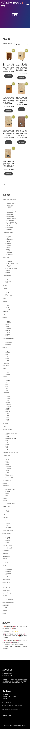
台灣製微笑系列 (9, 205)
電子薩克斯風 (9, 261)
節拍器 (7, 326)
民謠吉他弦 (8, 404)
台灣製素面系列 (9, 212)
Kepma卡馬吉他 (6, 593)
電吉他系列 (8, 247)
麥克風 (4, 298)
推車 (7, 474)
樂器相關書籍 (5, 605)
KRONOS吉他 (6, 587)
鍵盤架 (7, 358)
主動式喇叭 (8, 468)
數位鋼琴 (8, 267)
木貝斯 (7, 542)
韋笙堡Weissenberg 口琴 (12, 433)
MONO (7, 495)
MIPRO (4, 565)
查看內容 (21, 109)
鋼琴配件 (8, 330)
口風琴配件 (8, 328)
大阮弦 (7, 419)
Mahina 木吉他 (6, 590)
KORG (4, 520)
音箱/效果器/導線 (6, 275)
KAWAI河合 (5, 311)
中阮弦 (7, 417)
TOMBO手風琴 (9, 599)
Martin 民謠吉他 (6, 480)
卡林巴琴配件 (9, 207)
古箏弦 (7, 400)
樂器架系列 (5, 347)
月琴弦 (7, 413)
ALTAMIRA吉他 (6, 582)
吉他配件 (8, 321)
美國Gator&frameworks (8, 338)
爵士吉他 (8, 537)
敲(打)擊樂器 (9, 296)
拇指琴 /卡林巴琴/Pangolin (9, 199)
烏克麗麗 (4, 483)
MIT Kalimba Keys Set (13, 211)
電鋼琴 (7, 305)
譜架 (7, 355)
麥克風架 (8, 353)
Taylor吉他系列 (6, 579)
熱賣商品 (4, 610)
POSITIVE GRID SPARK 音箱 (10, 452)
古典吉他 (8, 540)
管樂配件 (4, 377)
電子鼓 (7, 292)
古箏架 (7, 360)
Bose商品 (4, 285)
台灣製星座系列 (9, 214)
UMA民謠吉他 (6, 553)
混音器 (7, 463)
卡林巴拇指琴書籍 (10, 220)
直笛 (7, 435)
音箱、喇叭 (8, 265)
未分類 (4, 613)
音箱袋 (7, 238)
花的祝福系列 (9, 229)
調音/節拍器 (9, 527)
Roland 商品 (5, 257)
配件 (7, 294)
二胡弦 (7, 415)
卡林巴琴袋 (8, 236)
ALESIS (4, 368)
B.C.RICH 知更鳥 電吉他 (8, 503)
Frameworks (9, 342)
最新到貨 (4, 607)
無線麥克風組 (9, 569)
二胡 (3, 514)
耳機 (3, 314)
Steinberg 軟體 (9, 477)
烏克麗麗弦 (8, 398)
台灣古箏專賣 (5, 363)
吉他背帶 (8, 251)
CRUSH (4, 585)
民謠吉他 (8, 539)
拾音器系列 (5, 498)
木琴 (7, 449)
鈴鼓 (7, 440)
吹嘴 (7, 386)
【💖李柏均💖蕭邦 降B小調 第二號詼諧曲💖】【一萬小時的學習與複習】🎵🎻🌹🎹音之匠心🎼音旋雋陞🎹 (15, 635)
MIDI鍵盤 (8, 309)
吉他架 (7, 351)
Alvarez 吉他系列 (6, 533)
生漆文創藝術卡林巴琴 (11, 224)
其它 (7, 356)
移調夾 (7, 336)
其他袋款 (8, 241)
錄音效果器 (8, 281)
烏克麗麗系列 (9, 253)
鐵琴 (7, 448)
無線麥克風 (8, 573)
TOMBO (4, 595)
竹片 (7, 382)
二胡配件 (8, 334)
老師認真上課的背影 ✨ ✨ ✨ (10, 631)
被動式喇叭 (8, 466)
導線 (7, 283)
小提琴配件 (8, 323)
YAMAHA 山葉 (6, 455)
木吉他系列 (8, 245)
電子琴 (7, 307)
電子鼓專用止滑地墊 (11, 489)
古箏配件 (8, 332)
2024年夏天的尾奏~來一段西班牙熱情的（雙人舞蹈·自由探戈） (14, 647)
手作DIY (8, 225)
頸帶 (7, 390)
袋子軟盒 (8, 272)
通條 (7, 384)
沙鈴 (7, 442)
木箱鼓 (4, 426)
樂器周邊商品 (5, 485)
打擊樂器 (4, 288)
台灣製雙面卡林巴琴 (11, 218)
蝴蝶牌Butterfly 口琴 (11, 438)
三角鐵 (7, 444)
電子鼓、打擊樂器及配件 (12, 263)
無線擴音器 (8, 571)
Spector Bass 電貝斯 (7, 530)
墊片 (7, 388)
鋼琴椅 (7, 493)
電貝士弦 (8, 411)
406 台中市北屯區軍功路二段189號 (13, 705)
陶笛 (7, 446)
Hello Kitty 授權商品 (11, 222)
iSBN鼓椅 (8, 491)
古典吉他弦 (8, 406)
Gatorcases (8, 344)
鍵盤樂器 (8, 270)
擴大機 (7, 470)
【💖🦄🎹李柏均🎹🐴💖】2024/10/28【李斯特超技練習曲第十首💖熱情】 (14, 627)
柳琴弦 (7, 421)
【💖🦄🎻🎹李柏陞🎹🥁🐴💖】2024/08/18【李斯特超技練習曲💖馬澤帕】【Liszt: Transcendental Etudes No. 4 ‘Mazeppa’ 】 (14, 642)
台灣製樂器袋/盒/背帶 (7, 232)
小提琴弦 (8, 402)
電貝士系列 (8, 249)
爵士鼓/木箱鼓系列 (10, 254)
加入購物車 (8, 76)
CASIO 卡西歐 (6, 506)
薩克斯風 (4, 500)
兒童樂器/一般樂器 (7, 429)
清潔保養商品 (5, 365)
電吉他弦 (8, 408)
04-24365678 (8, 702)
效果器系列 (8, 243)
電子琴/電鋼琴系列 (10, 240)
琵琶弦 (7, 410)
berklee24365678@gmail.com (12, 709)
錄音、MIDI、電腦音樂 (11, 268)
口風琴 (7, 436)
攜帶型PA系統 (9, 476)
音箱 (7, 279)
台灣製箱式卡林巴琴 (11, 203)
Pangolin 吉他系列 (7, 545)
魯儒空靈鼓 (5, 517)
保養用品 (8, 381)
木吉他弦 (8, 397)
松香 (7, 562)
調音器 (7, 324)
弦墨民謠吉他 (5, 550)
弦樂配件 (4, 558)
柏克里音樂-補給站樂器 (10, 4)
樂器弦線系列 (5, 393)
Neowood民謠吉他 (7, 548)
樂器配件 (4, 317)
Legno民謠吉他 (6, 556)
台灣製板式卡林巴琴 (11, 216)
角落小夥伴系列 (9, 227)
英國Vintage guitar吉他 (8, 602)
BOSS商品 (5, 423)
